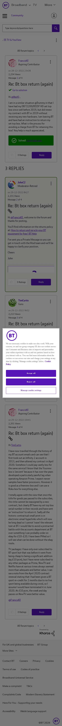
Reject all (31, 382)
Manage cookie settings (31, 390)
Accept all (31, 373)
